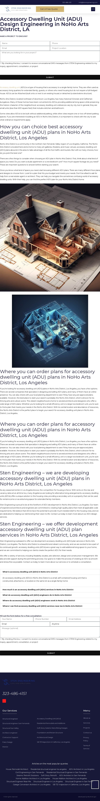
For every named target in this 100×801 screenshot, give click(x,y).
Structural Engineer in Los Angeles (48, 781)
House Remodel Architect (17, 769)
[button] (93, 9)
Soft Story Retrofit (49, 775)
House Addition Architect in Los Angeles (69, 778)
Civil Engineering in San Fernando (29, 772)
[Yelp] (4, 701)
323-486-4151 (14, 693)
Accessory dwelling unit (10, 87)
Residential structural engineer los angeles (49, 769)
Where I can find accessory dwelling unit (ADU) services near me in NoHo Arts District (42, 606)
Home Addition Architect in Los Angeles (33, 778)
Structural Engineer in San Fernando (80, 781)
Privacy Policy (6, 72)
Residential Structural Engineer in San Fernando (66, 772)
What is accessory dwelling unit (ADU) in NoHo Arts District (30, 572)
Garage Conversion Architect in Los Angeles (31, 784)
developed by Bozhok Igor (87, 797)
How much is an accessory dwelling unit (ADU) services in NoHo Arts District (38, 590)
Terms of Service (42, 72)
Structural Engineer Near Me (19, 781)
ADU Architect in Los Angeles (81, 769)
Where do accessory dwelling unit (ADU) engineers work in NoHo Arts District (39, 600)
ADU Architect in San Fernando (72, 775)
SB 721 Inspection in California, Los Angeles (71, 784)
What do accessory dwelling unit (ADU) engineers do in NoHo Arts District (37, 595)
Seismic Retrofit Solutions (28, 775)
